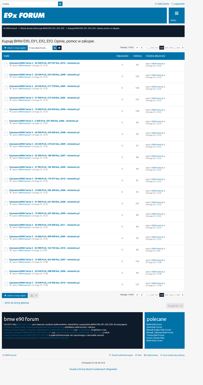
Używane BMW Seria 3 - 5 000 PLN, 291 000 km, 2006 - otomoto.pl (43, 121)
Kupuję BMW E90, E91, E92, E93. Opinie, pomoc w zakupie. (48, 41)
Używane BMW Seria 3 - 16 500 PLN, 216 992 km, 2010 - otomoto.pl (44, 282)
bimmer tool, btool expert (52, 327)
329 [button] (166, 47)
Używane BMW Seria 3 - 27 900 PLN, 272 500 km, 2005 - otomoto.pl (44, 97)
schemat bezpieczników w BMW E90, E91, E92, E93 (79, 332)
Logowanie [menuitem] (179, 4)
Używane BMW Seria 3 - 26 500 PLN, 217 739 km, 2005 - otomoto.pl (44, 86)
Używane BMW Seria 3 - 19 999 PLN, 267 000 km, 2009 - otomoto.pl (44, 213)
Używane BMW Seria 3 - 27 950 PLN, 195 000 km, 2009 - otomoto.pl (44, 167)
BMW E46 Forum (154, 324)
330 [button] (171, 47)
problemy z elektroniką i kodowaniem (21, 327)
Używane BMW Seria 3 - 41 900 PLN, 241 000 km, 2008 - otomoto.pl (44, 201)
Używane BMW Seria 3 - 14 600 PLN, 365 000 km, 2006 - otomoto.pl (44, 190)
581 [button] (178, 47)
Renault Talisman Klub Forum (160, 332)
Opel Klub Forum (154, 327)
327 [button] (157, 47)
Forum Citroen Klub (155, 338)
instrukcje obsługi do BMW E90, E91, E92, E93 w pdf (27, 332)
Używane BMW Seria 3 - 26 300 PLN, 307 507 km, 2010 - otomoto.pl (44, 63)
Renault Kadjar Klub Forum (159, 330)
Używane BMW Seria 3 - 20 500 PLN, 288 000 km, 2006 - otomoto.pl (44, 271)
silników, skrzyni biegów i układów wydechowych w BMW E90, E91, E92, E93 (38, 330)
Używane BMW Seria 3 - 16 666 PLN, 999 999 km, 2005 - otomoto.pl (44, 236)
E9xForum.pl (24, 65)
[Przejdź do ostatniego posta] (165, 63)
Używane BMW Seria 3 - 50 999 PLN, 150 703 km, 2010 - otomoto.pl (44, 248)
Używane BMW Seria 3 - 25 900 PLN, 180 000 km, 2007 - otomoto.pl (44, 155)
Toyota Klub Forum (155, 335)
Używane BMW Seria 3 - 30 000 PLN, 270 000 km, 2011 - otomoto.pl (44, 225)
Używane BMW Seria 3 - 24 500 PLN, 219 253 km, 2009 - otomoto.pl (44, 144)
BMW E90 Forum (24, 324)
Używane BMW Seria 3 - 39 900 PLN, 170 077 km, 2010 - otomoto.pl (44, 178)
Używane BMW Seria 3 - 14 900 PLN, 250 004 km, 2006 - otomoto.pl (44, 109)
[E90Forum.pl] (24, 15)
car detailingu (84, 330)
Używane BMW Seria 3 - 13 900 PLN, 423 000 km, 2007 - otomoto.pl (44, 259)
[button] (137, 48)
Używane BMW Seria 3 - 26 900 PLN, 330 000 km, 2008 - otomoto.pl (44, 132)
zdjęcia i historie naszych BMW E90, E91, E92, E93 (26, 335)
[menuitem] (172, 355)
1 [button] (145, 47)
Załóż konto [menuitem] (163, 4)
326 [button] (152, 47)
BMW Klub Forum (155, 340)
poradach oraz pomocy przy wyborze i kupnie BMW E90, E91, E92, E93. (36, 338)
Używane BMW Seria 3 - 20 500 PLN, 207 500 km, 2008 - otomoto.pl (44, 74)
